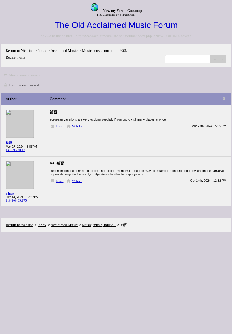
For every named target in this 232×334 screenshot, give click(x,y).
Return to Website (19, 50)
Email (59, 126)
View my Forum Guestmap (122, 11)
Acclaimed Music (64, 50)
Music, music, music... (99, 50)
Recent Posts (15, 57)
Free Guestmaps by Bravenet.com (116, 14)
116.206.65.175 (16, 200)
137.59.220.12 (15, 150)
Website (77, 126)
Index (42, 50)
